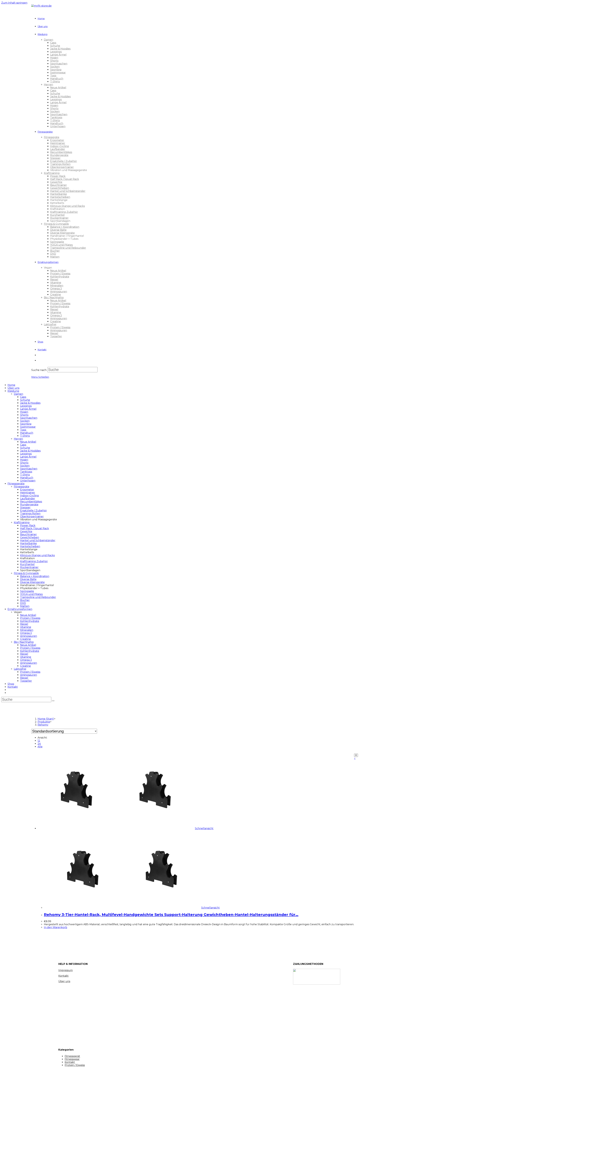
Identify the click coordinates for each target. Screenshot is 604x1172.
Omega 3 (26, 633)
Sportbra (25, 423)
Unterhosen (27, 480)
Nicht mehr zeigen (58, 1166)
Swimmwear (28, 426)
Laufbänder (27, 498)
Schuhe (25, 399)
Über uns (13, 387)
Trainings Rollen (30, 513)
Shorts (24, 414)
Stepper (25, 507)
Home (11, 384)
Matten (24, 606)
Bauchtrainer (28, 534)
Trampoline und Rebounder (38, 597)
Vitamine (25, 627)
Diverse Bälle (28, 579)
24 (39, 743)
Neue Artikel (28, 441)
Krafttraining (22, 522)
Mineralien (26, 630)
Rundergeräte (29, 504)
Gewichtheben (29, 537)
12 (39, 740)
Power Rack (27, 525)
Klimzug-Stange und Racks (37, 555)
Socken (25, 420)
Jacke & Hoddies (30, 450)
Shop (11, 683)
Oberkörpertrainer (32, 516)
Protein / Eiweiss (30, 618)
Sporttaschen (28, 417)
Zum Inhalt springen (14, 2)
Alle (40, 746)
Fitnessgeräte (16, 483)
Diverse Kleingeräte (32, 582)
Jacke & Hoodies (30, 402)
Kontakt (13, 686)
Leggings (26, 405)
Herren (18, 438)
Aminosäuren (28, 636)
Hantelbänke (28, 543)
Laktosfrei (20, 668)
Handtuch (26, 432)
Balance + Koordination (34, 576)
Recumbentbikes (31, 501)
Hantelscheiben (30, 546)
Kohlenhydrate (29, 621)
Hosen (24, 411)
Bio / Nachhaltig (24, 642)
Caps (23, 396)
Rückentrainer (29, 567)
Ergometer (27, 489)
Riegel (24, 624)
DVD (23, 603)
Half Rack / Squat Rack (34, 528)
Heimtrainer (27, 492)
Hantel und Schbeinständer (37, 540)
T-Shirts (25, 435)
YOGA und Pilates (31, 594)
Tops (23, 429)
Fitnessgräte (21, 486)
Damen (18, 393)
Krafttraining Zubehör (34, 561)
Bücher (25, 600)
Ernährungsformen (20, 609)
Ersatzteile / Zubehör (33, 510)
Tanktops (26, 471)
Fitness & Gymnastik (26, 573)
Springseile (27, 591)
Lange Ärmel (28, 408)
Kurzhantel (27, 564)
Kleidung (13, 390)
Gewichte (26, 531)
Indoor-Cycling (29, 495)
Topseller (26, 680)
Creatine (25, 639)
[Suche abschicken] (53, 700)
